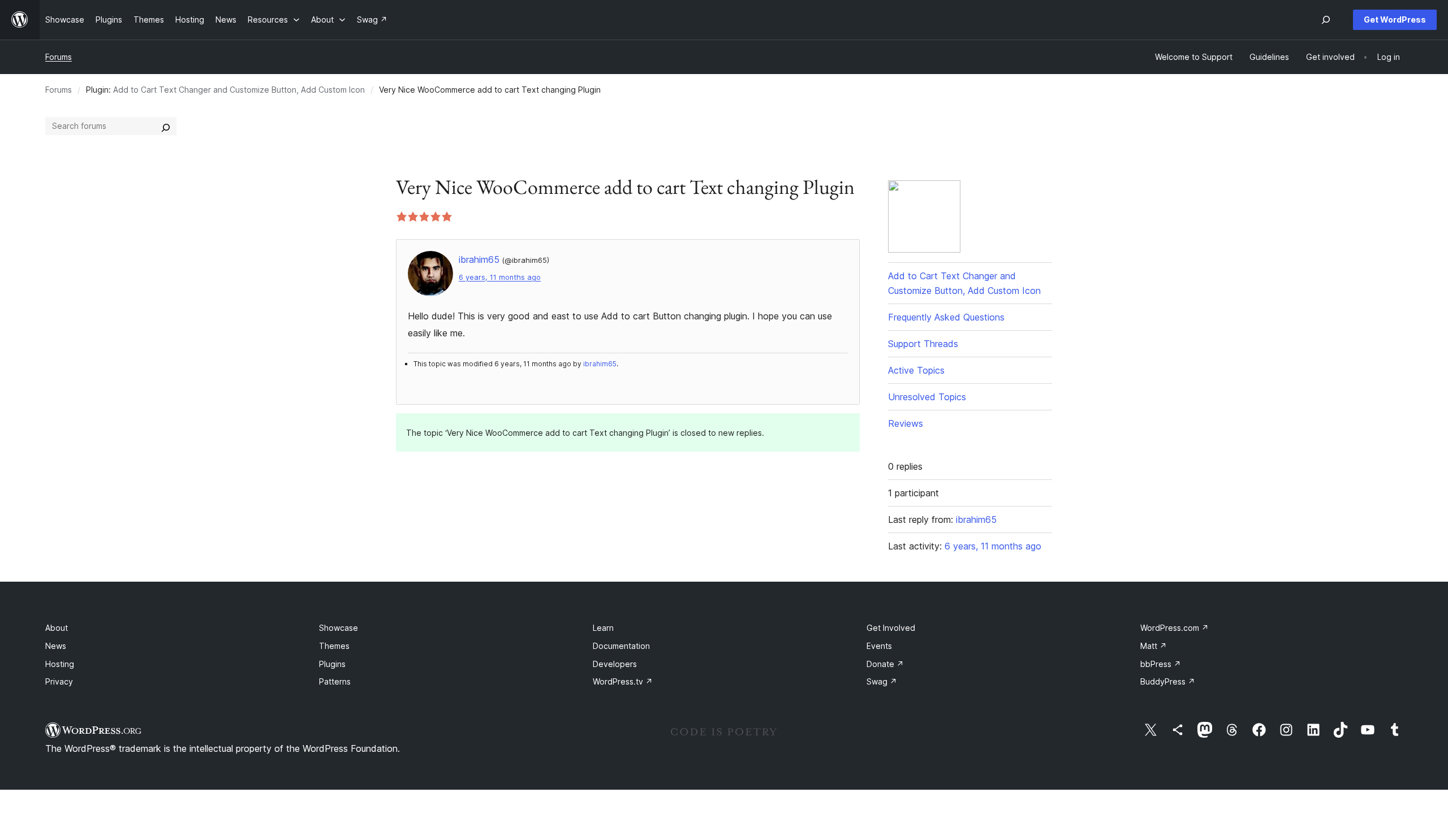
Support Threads (923, 343)
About (56, 628)
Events (879, 646)
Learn (603, 628)
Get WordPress (1395, 19)
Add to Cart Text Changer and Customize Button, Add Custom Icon (239, 89)
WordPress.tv (623, 681)
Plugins (332, 664)
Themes (334, 646)
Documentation (621, 646)
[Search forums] (165, 126)
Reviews (905, 423)
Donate (885, 664)
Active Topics (916, 370)
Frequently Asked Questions (946, 317)
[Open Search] (1326, 20)
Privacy (59, 681)
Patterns (335, 681)
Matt (1153, 646)
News (55, 646)
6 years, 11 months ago (500, 277)
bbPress (1160, 664)
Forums (58, 57)
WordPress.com (1174, 628)
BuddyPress (1167, 681)
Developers (615, 664)
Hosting (59, 664)
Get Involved (891, 628)
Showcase (338, 628)
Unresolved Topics (927, 396)
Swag (882, 681)
